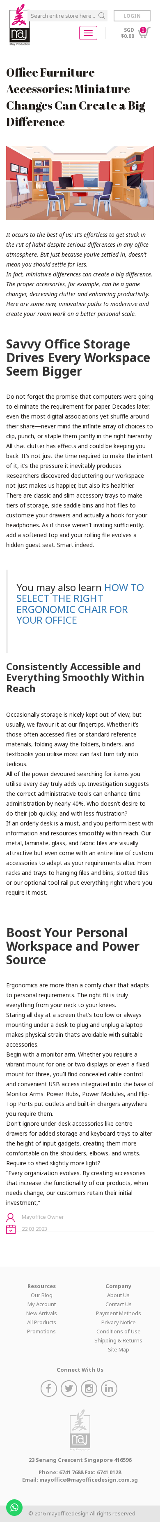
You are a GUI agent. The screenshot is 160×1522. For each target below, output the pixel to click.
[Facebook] (50, 1389)
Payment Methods (118, 1313)
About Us (118, 1295)
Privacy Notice (118, 1322)
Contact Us (118, 1304)
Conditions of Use (118, 1331)
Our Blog (42, 1295)
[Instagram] (90, 1389)
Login (132, 15)
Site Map (118, 1349)
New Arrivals (41, 1313)
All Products (41, 1322)
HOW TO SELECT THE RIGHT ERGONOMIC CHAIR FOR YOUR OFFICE (80, 603)
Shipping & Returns (118, 1340)
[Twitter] (70, 1389)
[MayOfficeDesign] (19, 25)
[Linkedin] (110, 1389)
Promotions (41, 1331)
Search (101, 15)
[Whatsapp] (15, 1505)
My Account (41, 1304)
